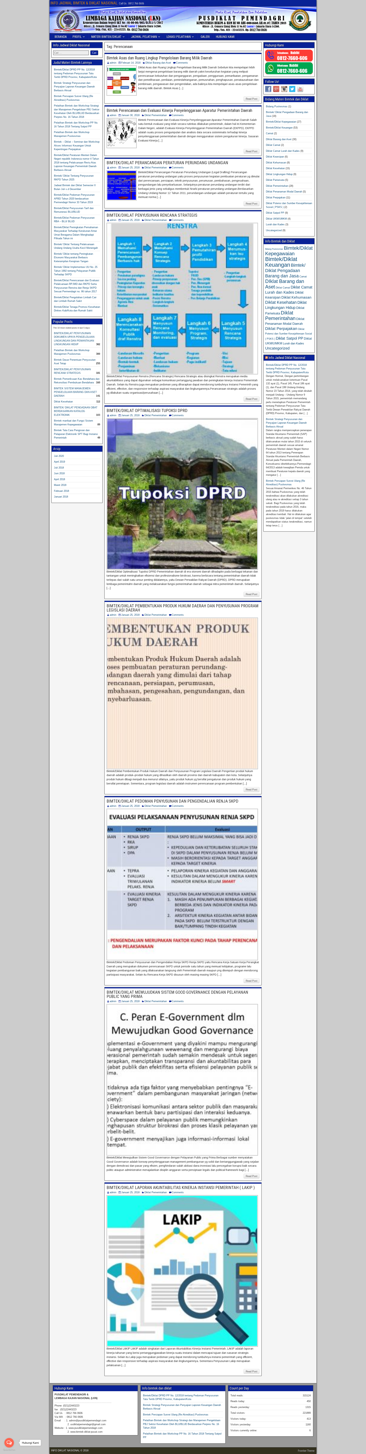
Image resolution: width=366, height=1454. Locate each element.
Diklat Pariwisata (275, 180)
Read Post (251, 98)
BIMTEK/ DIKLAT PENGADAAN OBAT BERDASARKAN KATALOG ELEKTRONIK (75, 411)
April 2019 (59, 461)
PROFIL (77, 37)
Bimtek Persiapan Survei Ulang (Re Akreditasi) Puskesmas (175, 1414)
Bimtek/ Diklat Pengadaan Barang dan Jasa (285, 270)
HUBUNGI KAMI (225, 37)
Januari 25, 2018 (130, 167)
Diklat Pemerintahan (155, 115)
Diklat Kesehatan (63, 401)
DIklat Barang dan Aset (158, 62)
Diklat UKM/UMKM (276, 218)
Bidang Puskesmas (276, 106)
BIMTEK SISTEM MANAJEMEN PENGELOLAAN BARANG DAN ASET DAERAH (75, 392)
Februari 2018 (61, 491)
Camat (269, 133)
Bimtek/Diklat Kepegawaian (281, 121)
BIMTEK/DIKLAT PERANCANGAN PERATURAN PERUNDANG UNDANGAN (167, 162)
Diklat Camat (273, 145)
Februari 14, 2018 (130, 62)
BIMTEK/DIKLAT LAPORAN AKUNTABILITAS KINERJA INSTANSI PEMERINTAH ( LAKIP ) (181, 1187)
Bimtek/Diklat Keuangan (279, 127)
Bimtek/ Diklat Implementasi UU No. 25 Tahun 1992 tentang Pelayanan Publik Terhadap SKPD (75, 271)
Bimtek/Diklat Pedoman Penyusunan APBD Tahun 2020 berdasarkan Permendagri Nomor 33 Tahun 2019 (74, 198)
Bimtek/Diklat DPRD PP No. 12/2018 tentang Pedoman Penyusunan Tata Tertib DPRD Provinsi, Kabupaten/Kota (75, 73)
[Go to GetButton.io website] (9, 1450)
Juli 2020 (59, 456)
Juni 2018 (59, 473)
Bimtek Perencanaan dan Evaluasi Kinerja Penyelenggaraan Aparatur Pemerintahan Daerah (179, 110)
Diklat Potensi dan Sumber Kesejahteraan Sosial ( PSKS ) (288, 334)
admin (113, 62)
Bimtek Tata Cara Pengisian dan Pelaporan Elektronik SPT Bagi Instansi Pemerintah (76, 434)
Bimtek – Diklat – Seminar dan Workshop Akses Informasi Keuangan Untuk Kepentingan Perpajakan (77, 145)
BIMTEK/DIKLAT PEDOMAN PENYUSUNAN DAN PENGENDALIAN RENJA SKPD (172, 801)
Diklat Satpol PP (275, 212)
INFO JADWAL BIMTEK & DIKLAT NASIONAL (83, 3)
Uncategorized (274, 230)
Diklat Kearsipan (275, 156)
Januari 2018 (61, 496)
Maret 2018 (60, 485)
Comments (182, 62)
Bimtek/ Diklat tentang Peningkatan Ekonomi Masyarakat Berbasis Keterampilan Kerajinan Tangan (73, 257)
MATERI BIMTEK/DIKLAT (106, 37)
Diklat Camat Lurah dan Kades (283, 150)
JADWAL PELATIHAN (144, 37)
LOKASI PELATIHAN (178, 37)
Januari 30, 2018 (130, 115)
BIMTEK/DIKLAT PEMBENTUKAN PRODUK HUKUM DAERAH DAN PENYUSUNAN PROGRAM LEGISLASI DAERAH (182, 607)
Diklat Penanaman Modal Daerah (284, 191)
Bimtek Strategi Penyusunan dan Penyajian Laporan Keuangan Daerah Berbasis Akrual (74, 87)
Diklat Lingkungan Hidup (279, 174)
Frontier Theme (306, 1450)
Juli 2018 (59, 467)
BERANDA (61, 37)
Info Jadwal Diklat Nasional (287, 358)
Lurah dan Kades (275, 224)
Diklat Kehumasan (276, 162)
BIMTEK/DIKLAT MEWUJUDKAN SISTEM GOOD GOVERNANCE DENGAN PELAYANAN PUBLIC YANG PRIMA (177, 994)
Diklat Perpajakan (275, 197)
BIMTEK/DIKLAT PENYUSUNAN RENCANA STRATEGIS (152, 215)
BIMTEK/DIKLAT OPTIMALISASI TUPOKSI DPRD (147, 410)
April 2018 (59, 479)
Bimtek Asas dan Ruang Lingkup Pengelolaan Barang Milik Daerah (159, 58)
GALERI (205, 37)
